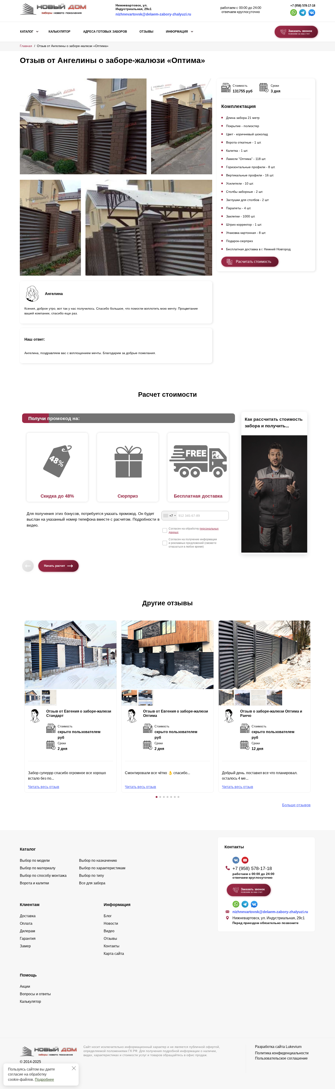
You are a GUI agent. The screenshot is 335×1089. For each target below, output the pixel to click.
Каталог (26, 31)
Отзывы (146, 31)
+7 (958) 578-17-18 (302, 5)
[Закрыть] (73, 1068)
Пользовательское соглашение (281, 1058)
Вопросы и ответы (35, 994)
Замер (25, 946)
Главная (26, 46)
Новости (111, 923)
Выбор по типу (91, 875)
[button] (156, 797)
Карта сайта (114, 954)
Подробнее (44, 1079)
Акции (25, 986)
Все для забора (92, 883)
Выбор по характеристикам (102, 868)
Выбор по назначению (98, 860)
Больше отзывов (296, 805)
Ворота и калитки (34, 883)
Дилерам (27, 931)
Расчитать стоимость (253, 262)
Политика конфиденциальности (282, 1053)
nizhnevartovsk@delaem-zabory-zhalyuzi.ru (153, 14)
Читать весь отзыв (43, 787)
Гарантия (28, 938)
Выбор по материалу (37, 868)
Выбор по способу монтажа (43, 875)
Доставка (28, 916)
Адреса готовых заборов (105, 31)
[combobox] (169, 515)
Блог (108, 916)
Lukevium (294, 1047)
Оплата (26, 923)
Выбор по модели (35, 860)
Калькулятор (59, 31)
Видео (109, 931)
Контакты (111, 946)
